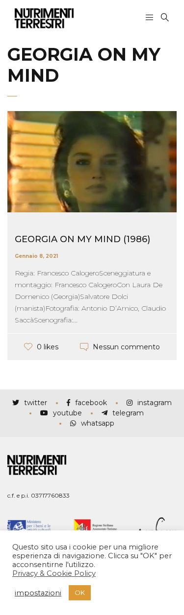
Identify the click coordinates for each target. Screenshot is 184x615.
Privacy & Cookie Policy (54, 573)
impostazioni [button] (38, 593)
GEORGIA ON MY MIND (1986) (82, 239)
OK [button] (80, 592)
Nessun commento (126, 346)
